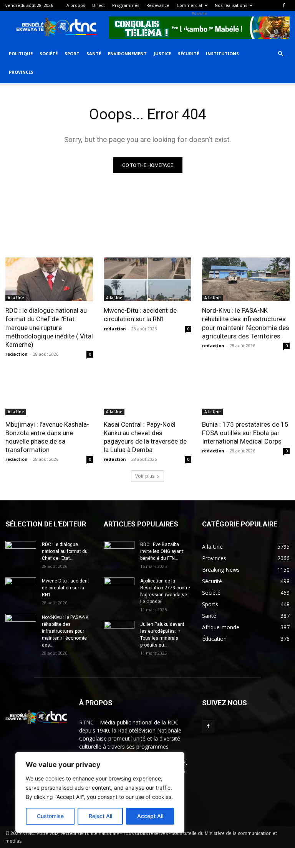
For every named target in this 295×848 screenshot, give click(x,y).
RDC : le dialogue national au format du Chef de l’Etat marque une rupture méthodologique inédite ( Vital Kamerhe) (49, 327)
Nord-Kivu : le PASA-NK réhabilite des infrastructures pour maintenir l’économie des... (65, 631)
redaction (16, 354)
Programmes (125, 5)
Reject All (100, 816)
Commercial (189, 5)
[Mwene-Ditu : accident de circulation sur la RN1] (147, 279)
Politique (21, 53)
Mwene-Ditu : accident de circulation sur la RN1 (140, 315)
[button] (280, 54)
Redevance (157, 5)
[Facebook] (284, 5)
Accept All (150, 816)
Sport (72, 53)
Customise (50, 816)
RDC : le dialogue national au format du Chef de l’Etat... (65, 551)
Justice (162, 53)
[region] (99, 792)
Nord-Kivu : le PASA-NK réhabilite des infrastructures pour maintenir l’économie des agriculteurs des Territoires (245, 323)
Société (49, 53)
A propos (75, 5)
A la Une (16, 297)
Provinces (21, 72)
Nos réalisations (231, 5)
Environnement (127, 53)
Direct (98, 5)
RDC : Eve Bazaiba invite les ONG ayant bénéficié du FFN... (161, 551)
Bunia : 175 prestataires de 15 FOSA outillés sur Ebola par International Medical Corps (245, 433)
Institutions (222, 53)
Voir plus (144, 476)
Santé (93, 53)
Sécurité (188, 53)
